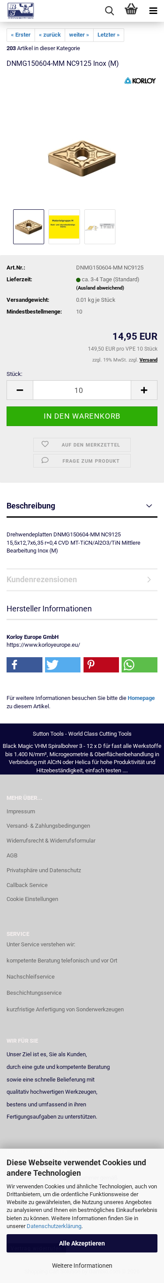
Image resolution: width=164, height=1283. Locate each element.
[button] (20, 390)
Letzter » (109, 34)
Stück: (14, 374)
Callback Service (27, 885)
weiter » (79, 34)
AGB (12, 855)
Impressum (21, 811)
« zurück (50, 34)
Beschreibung (31, 505)
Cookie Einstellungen (32, 899)
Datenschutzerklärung (54, 1226)
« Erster (21, 34)
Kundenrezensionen (42, 579)
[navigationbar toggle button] (153, 11)
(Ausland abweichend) (100, 288)
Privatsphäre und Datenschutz (44, 870)
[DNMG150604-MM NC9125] (82, 141)
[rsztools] (17, 11)
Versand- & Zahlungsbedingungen (48, 825)
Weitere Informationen (82, 1265)
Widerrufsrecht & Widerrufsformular (51, 840)
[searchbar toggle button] (109, 11)
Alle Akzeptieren (82, 1243)
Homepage (141, 698)
